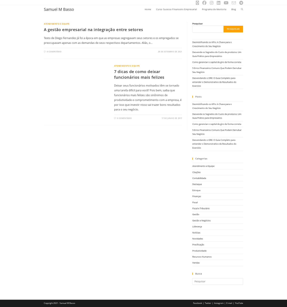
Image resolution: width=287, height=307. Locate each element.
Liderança (197, 226)
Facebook (197, 303)
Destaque (197, 184)
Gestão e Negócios (201, 220)
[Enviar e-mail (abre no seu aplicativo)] (234, 3)
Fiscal (195, 202)
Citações (196, 172)
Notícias (196, 232)
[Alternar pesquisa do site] (242, 9)
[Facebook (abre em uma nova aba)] (204, 3)
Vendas (196, 262)
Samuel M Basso (59, 9)
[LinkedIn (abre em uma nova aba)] (218, 3)
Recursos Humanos (202, 256)
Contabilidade (199, 178)
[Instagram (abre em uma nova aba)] (211, 3)
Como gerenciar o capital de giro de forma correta (216, 62)
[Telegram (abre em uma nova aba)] (240, 3)
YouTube (239, 303)
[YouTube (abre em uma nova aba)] (226, 3)
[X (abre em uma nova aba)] (197, 3)
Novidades (197, 238)
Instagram (219, 303)
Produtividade (199, 250)
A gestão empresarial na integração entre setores (93, 29)
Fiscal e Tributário (201, 208)
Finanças (196, 196)
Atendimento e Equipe (57, 23)
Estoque (196, 190)
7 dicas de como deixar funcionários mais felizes (139, 74)
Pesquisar (197, 23)
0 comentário (54, 51)
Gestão (195, 214)
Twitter (208, 303)
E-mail (229, 303)
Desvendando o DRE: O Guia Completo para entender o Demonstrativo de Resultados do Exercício (214, 82)
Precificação (198, 244)
